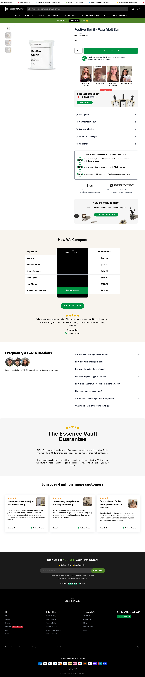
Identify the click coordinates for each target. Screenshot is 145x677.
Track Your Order (119, 15)
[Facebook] (76, 669)
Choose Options (72, 306)
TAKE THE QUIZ (124, 616)
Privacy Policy (88, 627)
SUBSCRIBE (98, 571)
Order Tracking (51, 616)
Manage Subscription (53, 630)
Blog (85, 623)
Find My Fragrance (106, 214)
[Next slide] (67, 53)
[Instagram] (72, 669)
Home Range (53, 15)
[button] (111, 51)
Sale (6, 630)
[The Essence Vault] (14, 9)
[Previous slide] (17, 53)
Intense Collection (90, 15)
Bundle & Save (71, 15)
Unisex (41, 15)
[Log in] (132, 9)
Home (7, 623)
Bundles (8, 627)
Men (16, 15)
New (105, 15)
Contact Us (87, 619)
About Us (86, 616)
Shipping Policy (51, 623)
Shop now (84, 102)
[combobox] (77, 9)
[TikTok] (69, 669)
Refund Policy (51, 619)
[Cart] (137, 9)
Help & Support (51, 634)
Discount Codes (51, 627)
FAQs (85, 630)
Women (28, 15)
